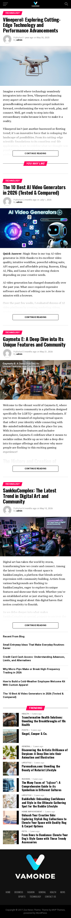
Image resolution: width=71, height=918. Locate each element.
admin (19, 40)
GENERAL (42, 892)
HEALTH (53, 892)
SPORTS (22, 896)
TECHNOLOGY (35, 896)
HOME (8, 892)
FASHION (30, 892)
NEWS (62, 892)
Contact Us (50, 896)
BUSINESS (18, 892)
